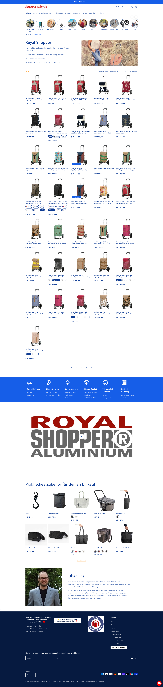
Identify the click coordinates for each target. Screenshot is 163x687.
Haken (27, 513)
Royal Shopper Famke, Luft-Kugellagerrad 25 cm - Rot (79, 313)
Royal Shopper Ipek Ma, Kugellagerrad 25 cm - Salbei (57, 242)
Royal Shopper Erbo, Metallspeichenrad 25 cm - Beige (81, 276)
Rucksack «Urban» (53, 513)
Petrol (64, 136)
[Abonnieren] (57, 658)
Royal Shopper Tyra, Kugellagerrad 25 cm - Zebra (102, 313)
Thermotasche (120, 513)
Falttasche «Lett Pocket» (123, 548)
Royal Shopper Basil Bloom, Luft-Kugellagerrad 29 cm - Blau (58, 169)
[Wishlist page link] (115, 7)
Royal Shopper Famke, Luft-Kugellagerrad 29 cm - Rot (124, 276)
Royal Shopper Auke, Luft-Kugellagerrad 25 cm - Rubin (57, 313)
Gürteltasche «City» (54, 548)
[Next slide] (136, 17)
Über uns (113, 628)
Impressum (101, 681)
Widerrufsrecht (57, 681)
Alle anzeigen (81, 561)
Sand (29, 354)
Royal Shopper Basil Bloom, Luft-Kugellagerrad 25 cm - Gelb (104, 202)
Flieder (36, 206)
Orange (29, 206)
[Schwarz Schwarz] (72, 516)
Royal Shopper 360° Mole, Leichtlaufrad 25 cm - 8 (102, 99)
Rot (51, 136)
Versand (82, 681)
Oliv (43, 210)
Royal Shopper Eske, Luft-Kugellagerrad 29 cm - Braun (102, 276)
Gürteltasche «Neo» (31, 548)
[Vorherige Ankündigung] (26, 2)
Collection (31, 34)
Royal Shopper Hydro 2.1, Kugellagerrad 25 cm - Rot (33, 99)
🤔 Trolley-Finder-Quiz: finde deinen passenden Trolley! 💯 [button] (67, 620)
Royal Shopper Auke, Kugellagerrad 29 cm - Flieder (34, 313)
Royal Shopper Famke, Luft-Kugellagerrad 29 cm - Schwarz (57, 276)
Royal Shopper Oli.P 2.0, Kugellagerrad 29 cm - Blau (79, 169)
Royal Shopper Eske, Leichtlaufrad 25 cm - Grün (104, 169)
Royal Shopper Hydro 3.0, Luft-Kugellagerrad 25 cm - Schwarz (57, 202)
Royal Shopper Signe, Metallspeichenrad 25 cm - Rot (125, 99)
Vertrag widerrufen (118, 647)
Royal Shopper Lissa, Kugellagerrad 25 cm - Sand (34, 350)
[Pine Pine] (72, 551)
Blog (112, 625)
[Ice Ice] (83, 551)
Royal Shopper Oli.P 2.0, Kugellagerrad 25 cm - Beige (102, 242)
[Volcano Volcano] (117, 516)
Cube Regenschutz (99, 513)
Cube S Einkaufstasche (78, 548)
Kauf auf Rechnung (116, 638)
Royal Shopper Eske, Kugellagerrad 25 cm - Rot (79, 242)
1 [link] (71, 368)
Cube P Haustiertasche (100, 548)
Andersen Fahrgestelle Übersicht (121, 644)
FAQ (112, 622)
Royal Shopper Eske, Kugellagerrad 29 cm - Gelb (34, 276)
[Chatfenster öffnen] (159, 683)
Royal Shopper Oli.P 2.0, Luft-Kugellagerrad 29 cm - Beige (34, 169)
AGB (77, 681)
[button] (31, 13)
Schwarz (58, 136)
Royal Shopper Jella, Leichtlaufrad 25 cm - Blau (35, 132)
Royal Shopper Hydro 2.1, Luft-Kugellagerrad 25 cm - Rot (125, 202)
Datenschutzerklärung (68, 681)
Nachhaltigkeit (115, 631)
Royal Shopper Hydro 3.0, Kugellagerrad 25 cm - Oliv (33, 202)
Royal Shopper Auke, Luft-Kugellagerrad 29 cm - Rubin (125, 242)
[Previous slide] (132, 17)
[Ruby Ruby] (76, 551)
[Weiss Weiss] (76, 516)
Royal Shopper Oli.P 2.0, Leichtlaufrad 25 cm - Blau (79, 202)
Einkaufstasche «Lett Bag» (79, 513)
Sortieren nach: (103, 71)
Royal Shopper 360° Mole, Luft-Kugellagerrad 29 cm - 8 (80, 132)
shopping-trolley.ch (35, 681)
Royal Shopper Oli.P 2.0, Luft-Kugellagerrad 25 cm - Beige (125, 169)
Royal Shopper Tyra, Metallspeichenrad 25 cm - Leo (34, 242)
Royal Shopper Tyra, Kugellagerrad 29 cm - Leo (124, 313)
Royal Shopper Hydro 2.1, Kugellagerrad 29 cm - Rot (79, 99)
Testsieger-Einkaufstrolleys (119, 641)
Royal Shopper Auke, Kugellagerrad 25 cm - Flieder (103, 132)
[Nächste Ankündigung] (137, 2)
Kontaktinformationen (91, 681)
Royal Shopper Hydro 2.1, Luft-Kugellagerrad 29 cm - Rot (57, 99)
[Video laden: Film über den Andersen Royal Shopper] (81, 436)
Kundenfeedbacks (116, 634)
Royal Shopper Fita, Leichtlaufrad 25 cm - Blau (126, 132)
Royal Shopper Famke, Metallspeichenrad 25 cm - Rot (57, 132)
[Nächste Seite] (92, 368)
